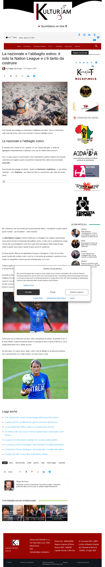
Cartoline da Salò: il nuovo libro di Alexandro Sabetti (26, 454)
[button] (96, 46)
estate (29, 463)
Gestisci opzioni (76, 292)
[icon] (98, 38)
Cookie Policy (38, 298)
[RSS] (89, 35)
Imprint (72, 298)
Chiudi (52, 292)
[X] (94, 35)
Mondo (12, 511)
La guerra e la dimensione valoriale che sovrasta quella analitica (31, 440)
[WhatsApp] (22, 76)
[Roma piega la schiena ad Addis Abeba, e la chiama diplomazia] (75, 243)
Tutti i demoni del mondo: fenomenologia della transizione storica (31, 417)
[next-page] (7, 525)
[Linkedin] (28, 76)
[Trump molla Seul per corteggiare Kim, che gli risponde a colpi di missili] (75, 254)
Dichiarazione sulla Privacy (56, 298)
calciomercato (20, 463)
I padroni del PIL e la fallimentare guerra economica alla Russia (31, 422)
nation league (51, 463)
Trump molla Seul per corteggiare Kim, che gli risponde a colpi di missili (57, 517)
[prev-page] (3, 525)
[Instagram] (84, 35)
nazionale (62, 463)
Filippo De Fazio (15, 68)
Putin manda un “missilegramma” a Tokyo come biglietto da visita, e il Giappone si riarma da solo (13, 516)
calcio (11, 463)
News (34, 515)
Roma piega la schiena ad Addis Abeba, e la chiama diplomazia (35, 518)
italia (42, 463)
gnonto (36, 463)
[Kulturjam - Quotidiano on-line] (52, 11)
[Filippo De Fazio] (4, 68)
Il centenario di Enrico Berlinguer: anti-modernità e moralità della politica (34, 445)
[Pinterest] (16, 76)
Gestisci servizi (28, 285)
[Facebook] (79, 35)
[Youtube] (94, 40)
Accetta (28, 292)
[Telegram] (34, 76)
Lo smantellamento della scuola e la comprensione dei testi (29, 427)
